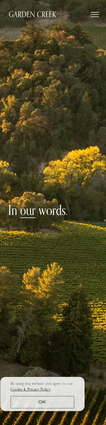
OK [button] (42, 402)
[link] (31, 389)
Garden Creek (32, 14)
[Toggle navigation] (95, 13)
